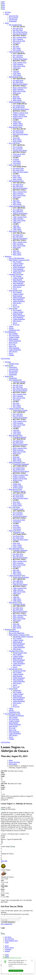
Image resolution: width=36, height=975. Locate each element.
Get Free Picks (5, 358)
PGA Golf (12, 507)
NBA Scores (17, 566)
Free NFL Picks (18, 385)
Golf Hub (16, 525)
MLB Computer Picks (20, 448)
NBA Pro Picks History (20, 557)
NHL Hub (16, 624)
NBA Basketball (14, 548)
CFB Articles (17, 434)
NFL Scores (16, 399)
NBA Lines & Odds (19, 565)
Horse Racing (13, 489)
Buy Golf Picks (18, 514)
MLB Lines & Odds (19, 451)
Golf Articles (17, 529)
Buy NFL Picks (18, 387)
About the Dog (13, 369)
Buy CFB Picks (18, 416)
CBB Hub (16, 597)
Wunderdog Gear (14, 712)
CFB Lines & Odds (19, 425)
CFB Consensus (18, 423)
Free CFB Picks (18, 414)
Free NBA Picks (18, 554)
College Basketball (15, 575)
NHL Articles (17, 627)
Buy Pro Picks (9, 939)
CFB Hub (16, 430)
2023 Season (13, 764)
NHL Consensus (18, 617)
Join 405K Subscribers (8, 922)
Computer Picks (14, 651)
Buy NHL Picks (18, 609)
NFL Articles (17, 407)
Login (3, 1)
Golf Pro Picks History (20, 516)
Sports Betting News (11, 940)
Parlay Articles (17, 547)
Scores (11, 688)
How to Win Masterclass (16, 633)
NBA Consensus (18, 563)
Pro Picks (8, 12)
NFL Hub (16, 403)
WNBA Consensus (19, 477)
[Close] (1, 932)
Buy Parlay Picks (18, 538)
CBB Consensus (18, 590)
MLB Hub (16, 457)
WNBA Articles (18, 487)
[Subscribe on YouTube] (7, 954)
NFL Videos (17, 405)
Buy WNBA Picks (19, 469)
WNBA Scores (17, 480)
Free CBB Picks (18, 581)
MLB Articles (17, 460)
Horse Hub (16, 502)
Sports (7, 23)
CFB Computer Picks (19, 421)
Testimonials (13, 374)
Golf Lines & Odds (19, 520)
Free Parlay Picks (18, 536)
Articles (11, 710)
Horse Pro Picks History (20, 498)
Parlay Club (13, 530)
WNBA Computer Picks (20, 475)
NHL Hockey (13, 602)
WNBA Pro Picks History (21, 471)
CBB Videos (17, 599)
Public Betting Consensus (17, 635)
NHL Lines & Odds (19, 618)
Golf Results (17, 522)
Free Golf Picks (18, 513)
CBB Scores (17, 593)
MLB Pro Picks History (20, 444)
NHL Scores (17, 620)
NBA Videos (17, 572)
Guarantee (8, 949)
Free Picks (8, 937)
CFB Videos (17, 432)
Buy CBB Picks (18, 583)
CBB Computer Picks (20, 588)
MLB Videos (17, 459)
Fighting (11, 739)
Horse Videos (17, 504)
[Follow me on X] (7, 956)
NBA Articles (17, 574)
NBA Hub (16, 570)
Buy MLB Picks (18, 443)
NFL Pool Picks (14, 719)
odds (2, 861)
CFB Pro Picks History (20, 417)
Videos (11, 708)
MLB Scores (17, 453)
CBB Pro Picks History (20, 584)
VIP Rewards (13, 373)
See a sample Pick (6, 924)
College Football (14, 408)
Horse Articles (17, 505)
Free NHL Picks (18, 608)
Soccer (15, 667)
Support (7, 951)
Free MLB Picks (18, 441)
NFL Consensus (18, 396)
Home (11, 760)
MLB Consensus (18, 450)
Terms (7, 946)
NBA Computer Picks (20, 561)
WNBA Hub (17, 484)
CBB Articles (17, 600)
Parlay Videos (17, 545)
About (7, 14)
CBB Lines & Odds (19, 592)
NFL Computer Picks (19, 394)
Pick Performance (10, 332)
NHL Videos (17, 626)
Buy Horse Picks (18, 496)
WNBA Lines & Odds (20, 478)
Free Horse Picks (18, 495)
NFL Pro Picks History (20, 390)
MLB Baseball (13, 435)
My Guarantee (13, 371)
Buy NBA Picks (18, 556)
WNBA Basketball (15, 462)
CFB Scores (16, 426)
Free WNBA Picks (19, 468)
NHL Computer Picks (20, 615)
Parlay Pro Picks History (20, 539)
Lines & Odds (13, 669)
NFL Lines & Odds (19, 398)
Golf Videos (16, 527)
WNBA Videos (17, 486)
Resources (8, 256)
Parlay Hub (16, 543)
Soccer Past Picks (14, 762)
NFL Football (13, 380)
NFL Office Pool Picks (20, 389)
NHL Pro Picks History (20, 611)
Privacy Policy (9, 947)
